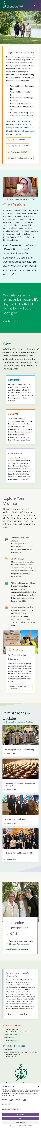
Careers (9, 1049)
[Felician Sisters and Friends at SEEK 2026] (20, 838)
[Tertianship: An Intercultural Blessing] (20, 735)
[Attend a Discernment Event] (20, 591)
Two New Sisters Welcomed (15, 819)
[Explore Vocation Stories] (20, 616)
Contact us (10, 1038)
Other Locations (12, 1041)
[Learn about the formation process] (20, 545)
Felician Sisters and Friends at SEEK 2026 (18, 854)
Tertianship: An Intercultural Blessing (19, 749)
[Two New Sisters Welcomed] (20, 805)
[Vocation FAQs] (20, 567)
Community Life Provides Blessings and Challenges (19, 784)
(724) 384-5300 (11, 1035)
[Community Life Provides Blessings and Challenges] (20, 769)
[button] (20, 187)
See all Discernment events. (17, 949)
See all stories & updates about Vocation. (17, 722)
